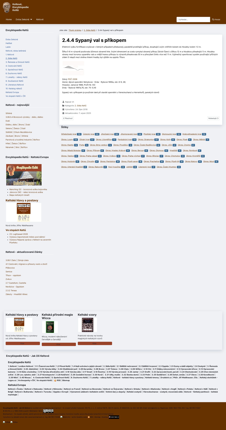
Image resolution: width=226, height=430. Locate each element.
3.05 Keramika (85, 369)
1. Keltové (10, 54)
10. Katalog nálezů (14, 88)
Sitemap (66, 380)
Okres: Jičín (167, 145)
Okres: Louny (67, 139)
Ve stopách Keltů (16, 230)
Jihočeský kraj (107, 134)
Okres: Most (208, 161)
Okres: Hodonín (68, 161)
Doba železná (22, 19)
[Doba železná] (30, 19)
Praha (81, 145)
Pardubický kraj (125, 139)
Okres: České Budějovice (145, 145)
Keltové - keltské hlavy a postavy (128, 377)
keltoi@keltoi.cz (153, 408)
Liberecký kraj (144, 167)
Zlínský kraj (84, 139)
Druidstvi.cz (166, 377)
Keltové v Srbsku (132, 389)
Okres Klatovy (191, 161)
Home (9, 19)
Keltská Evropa (12, 92)
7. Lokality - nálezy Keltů (16, 77)
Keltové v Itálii (201, 389)
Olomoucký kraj (169, 134)
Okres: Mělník (199, 139)
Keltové (39, 19)
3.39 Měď (13, 377)
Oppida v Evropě (60, 392)
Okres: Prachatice (151, 161)
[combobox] (193, 19)
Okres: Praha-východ (131, 156)
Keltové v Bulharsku (24, 392)
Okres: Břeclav (152, 156)
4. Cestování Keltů (14, 66)
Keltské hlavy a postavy (22, 314)
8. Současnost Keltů (14, 81)
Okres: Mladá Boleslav (71, 150)
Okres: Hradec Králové (115, 150)
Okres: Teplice (67, 156)
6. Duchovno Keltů (14, 73)
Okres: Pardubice (107, 161)
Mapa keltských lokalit (19, 195)
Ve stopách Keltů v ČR (15, 96)
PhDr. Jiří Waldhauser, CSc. (185, 377)
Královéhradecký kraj (192, 134)
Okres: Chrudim (88, 161)
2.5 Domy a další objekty (181, 366)
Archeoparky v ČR (26, 380)
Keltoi (41, 411)
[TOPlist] (6, 422)
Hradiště (173, 150)
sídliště (129, 167)
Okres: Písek (182, 139)
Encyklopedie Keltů (19, 362)
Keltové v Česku (15, 389)
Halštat (9, 43)
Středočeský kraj (68, 134)
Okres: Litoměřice (104, 139)
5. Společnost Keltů (14, 69)
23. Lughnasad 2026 (18, 234)
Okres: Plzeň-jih (172, 161)
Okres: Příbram (93, 150)
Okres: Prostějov (120, 145)
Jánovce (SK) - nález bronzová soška (26, 192)
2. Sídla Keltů (11, 58)
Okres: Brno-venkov (99, 145)
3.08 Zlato (124, 369)
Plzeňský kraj (149, 134)
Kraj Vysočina (114, 167)
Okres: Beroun (137, 150)
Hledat (217, 19)
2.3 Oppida (164, 366)
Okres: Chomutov (172, 156)
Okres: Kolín (165, 139)
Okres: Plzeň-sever (129, 161)
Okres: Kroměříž (193, 156)
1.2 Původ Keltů (63, 366)
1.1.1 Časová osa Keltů (45, 366)
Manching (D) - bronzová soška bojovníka (28, 189)
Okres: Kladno (67, 145)
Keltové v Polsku (185, 389)
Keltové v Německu (53, 389)
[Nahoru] (222, 425)
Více (22, 343)
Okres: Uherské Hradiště (72, 167)
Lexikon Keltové (25, 366)
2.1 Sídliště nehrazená (127, 366)
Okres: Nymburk (190, 150)
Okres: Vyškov (109, 156)
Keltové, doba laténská (16, 51)
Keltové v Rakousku (34, 389)
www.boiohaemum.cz (36, 417)
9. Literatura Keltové (15, 85)
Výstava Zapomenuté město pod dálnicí (27, 237)
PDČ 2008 (72, 79)
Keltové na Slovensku (92, 389)
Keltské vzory (87, 314)
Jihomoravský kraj (129, 134)
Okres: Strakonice (146, 139)
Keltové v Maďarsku (151, 389)
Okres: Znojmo (184, 145)
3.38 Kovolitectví (206, 374)
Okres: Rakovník (96, 167)
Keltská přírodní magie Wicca (57, 316)
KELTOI (44, 414)
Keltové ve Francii (72, 389)
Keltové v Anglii (169, 389)
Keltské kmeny (152, 377)
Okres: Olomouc (157, 150)
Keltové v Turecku (43, 392)
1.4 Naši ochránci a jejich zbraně (87, 366)
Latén (8, 47)
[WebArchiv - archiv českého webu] (74, 417)
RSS (92, 417)
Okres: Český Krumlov (166, 167)
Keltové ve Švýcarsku (113, 389)
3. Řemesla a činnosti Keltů (17, 62)
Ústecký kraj (88, 134)
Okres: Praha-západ (88, 156)
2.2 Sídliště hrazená (148, 366)
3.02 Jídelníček (31, 369)
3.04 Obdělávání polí (67, 369)
